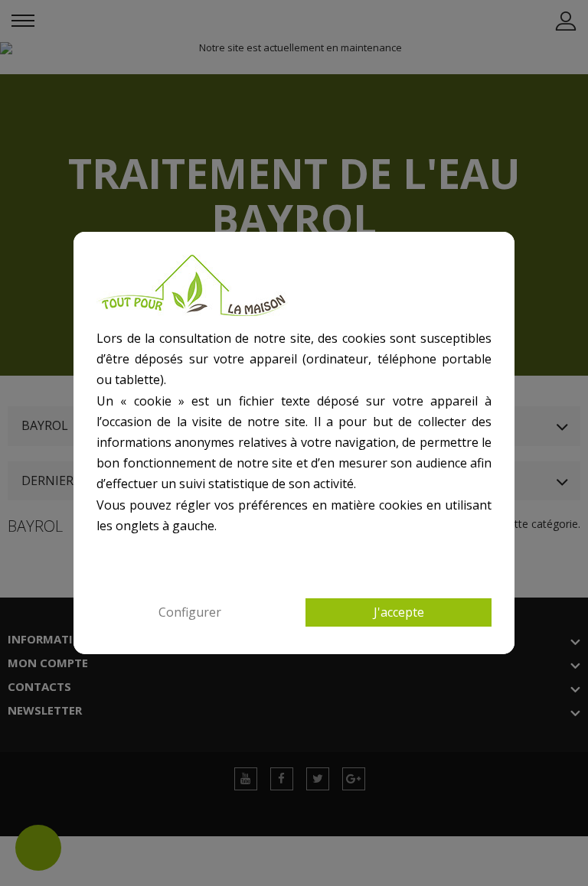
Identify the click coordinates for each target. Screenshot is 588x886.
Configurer (189, 612)
